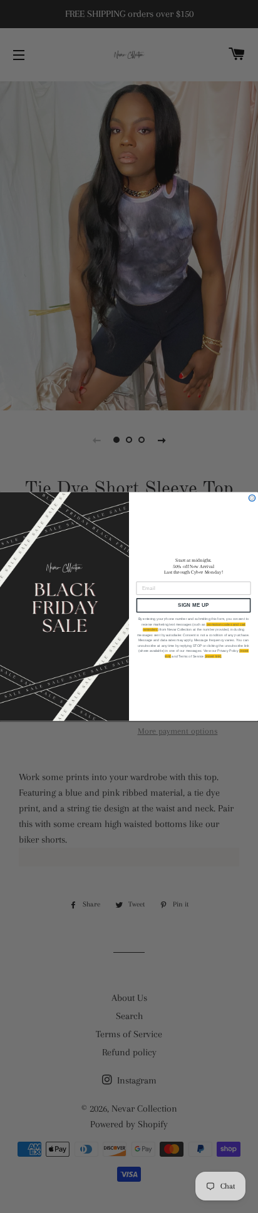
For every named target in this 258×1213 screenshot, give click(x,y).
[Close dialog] (252, 498)
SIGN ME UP (193, 605)
